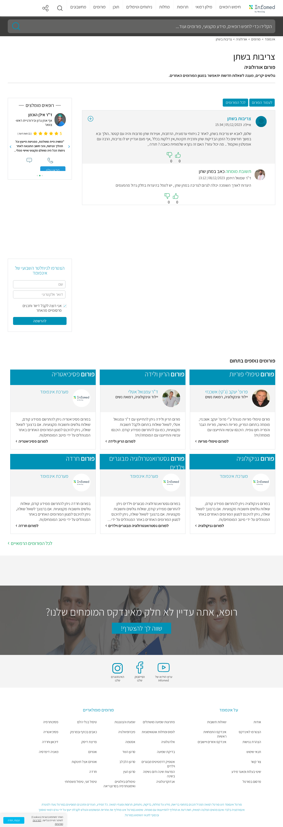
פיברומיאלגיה (126, 732)
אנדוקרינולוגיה (165, 782)
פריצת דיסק (89, 742)
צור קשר (256, 762)
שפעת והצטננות (125, 722)
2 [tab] (39, 175)
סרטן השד (128, 752)
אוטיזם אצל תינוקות (84, 762)
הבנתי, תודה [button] (14, 820)
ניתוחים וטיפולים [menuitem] (139, 7)
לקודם (69, 146)
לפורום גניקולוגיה (211, 525)
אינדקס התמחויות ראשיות (214, 734)
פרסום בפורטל (252, 782)
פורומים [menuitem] (99, 7)
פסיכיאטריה (50, 732)
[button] (60, 8)
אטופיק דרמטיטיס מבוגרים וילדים (158, 764)
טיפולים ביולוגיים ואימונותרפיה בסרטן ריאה (119, 784)
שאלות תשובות (216, 722)
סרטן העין (129, 772)
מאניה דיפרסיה (48, 752)
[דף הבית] (262, 8)
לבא (10, 146)
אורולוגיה (241, 39)
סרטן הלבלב (127, 762)
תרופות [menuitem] (182, 7)
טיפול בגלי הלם (87, 722)
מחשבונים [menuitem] (78, 7)
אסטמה (130, 742)
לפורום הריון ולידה (122, 441)
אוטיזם (92, 752)
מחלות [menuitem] (164, 7)
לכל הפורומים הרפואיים (31, 543)
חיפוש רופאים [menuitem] (230, 7)
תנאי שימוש (254, 752)
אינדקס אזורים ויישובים (212, 742)
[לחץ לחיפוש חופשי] (14, 26)
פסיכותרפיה (50, 722)
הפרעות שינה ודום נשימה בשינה (159, 774)
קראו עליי (52, 170)
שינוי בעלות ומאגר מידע (246, 772)
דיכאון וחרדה (50, 742)
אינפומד (270, 39)
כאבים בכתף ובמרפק (83, 732)
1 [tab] (42, 175)
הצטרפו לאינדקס (250, 732)
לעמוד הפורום (262, 102)
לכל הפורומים (235, 102)
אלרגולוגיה (168, 742)
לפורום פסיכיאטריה (33, 441)
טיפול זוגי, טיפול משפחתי (81, 782)
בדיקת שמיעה (166, 752)
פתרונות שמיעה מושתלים (159, 722)
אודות (257, 722)
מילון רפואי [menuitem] (203, 7)
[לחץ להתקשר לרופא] (50, 160)
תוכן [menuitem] (116, 7)
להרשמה (39, 320)
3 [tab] (37, 175)
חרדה (93, 772)
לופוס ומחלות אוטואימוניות (158, 732)
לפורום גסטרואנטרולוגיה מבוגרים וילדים (138, 525)
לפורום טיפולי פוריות (213, 441)
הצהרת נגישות (252, 742)
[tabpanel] (40, 141)
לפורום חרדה (28, 525)
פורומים (256, 39)
